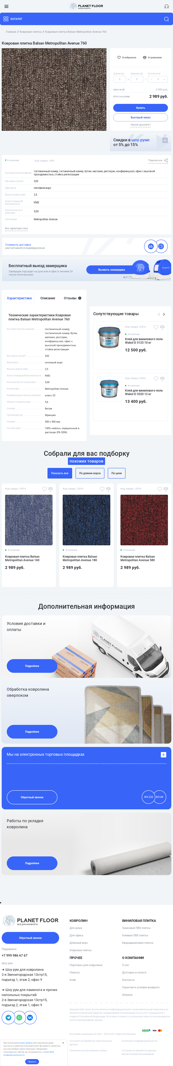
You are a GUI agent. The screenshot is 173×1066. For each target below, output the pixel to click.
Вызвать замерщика (111, 269)
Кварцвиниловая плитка (137, 942)
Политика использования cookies (88, 1050)
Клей (73, 980)
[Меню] (6, 6)
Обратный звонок (32, 797)
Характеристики (19, 298)
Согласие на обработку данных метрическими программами (139, 1052)
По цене (117, 473)
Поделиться (155, 160)
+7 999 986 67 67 (14, 955)
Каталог (16, 19)
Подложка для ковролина (86, 965)
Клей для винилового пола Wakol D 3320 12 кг (144, 392)
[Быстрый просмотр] (159, 360)
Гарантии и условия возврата (140, 987)
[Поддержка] (166, 6)
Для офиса (76, 935)
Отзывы (72, 298)
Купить (140, 107)
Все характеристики (16, 228)
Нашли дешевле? (141, 124)
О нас (125, 965)
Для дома (76, 928)
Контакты (128, 980)
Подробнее (32, 666)
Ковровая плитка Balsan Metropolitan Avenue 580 (137, 558)
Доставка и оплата (134, 972)
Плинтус (75, 972)
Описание (47, 298)
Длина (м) (118, 73)
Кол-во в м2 (154, 73)
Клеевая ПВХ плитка (135, 935)
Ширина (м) (137, 73)
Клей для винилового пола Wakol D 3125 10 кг (144, 340)
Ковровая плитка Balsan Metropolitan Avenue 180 (80, 558)
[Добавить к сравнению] (162, 327)
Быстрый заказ (141, 117)
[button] (164, 314)
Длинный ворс (79, 942)
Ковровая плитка (81, 950)
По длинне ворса (90, 473)
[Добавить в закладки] (156, 327)
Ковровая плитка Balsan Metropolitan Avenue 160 (22, 558)
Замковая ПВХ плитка (136, 928)
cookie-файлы (26, 1043)
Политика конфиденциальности (139, 1041)
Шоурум (127, 994)
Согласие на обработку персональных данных (91, 1043)
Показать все (59, 473)
